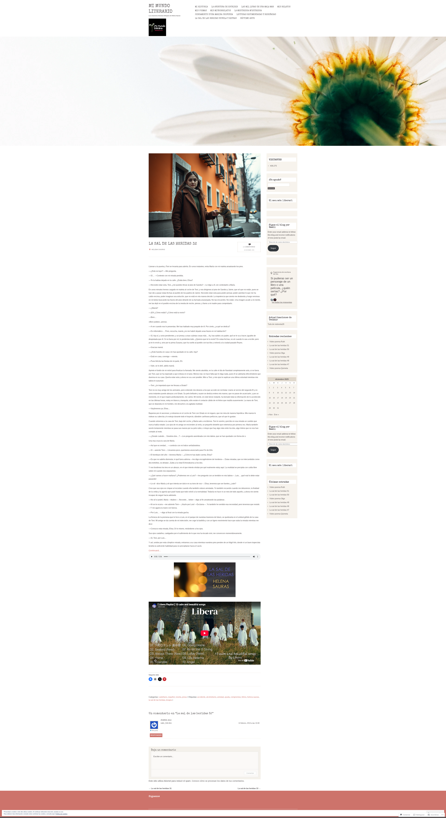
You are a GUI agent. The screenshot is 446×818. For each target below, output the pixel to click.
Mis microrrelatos (220, 11)
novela (178, 697)
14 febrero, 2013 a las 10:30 (248, 723)
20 (290, 398)
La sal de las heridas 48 (279, 361)
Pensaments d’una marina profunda (214, 14)
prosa (184, 697)
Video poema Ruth (277, 342)
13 (290, 393)
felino (244, 697)
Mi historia (201, 7)
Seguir (273, 248)
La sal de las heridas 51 (279, 345)
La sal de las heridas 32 (173, 244)
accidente (201, 697)
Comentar (250, 773)
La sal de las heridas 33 (249, 788)
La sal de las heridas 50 (279, 349)
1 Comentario (249, 247)
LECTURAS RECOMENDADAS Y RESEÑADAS (256, 14)
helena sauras (253, 697)
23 (274, 403)
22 (270, 403)
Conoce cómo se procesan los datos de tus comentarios (218, 781)
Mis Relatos (283, 7)
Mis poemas (201, 11)
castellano (163, 697)
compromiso (236, 697)
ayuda (227, 697)
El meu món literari (280, 200)
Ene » (276, 414)
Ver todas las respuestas (282, 302)
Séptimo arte (247, 18)
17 (278, 398)
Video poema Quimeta (278, 368)
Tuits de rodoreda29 (276, 324)
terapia (169, 700)
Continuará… (155, 550)
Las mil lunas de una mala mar (257, 7)
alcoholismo (211, 697)
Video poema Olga (277, 353)
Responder (156, 735)
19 (286, 398)
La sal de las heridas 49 (279, 357)
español (171, 697)
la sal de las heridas (157, 700)
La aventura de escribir (224, 7)
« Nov (270, 414)
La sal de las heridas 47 (279, 364)
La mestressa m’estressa (248, 11)
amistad (220, 697)
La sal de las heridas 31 (160, 788)
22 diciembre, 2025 (249, 250)
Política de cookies (61, 814)
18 (282, 398)
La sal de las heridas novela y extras (216, 18)
